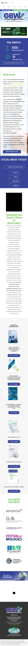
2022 (14, 6)
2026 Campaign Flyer (12, 151)
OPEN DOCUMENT (13, 355)
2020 (25, 6)
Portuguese (15, 181)
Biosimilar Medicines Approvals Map (14, 63)
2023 (9, 6)
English (5, 2)
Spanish (15, 185)
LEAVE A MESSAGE (14, 625)
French (15, 177)
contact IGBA (15, 644)
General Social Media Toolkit (15, 167)
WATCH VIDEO (13, 412)
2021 (20, 6)
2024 (3, 6)
